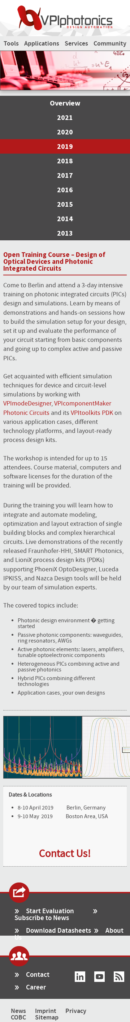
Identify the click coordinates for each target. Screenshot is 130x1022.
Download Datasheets (58, 930)
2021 (65, 117)
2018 (65, 160)
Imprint (45, 1011)
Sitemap (46, 1017)
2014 (65, 218)
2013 (65, 232)
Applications (41, 43)
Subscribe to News (41, 918)
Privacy (75, 1011)
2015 (65, 204)
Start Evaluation (50, 911)
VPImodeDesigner (27, 403)
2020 (65, 131)
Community (110, 43)
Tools (11, 43)
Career (36, 987)
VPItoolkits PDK (92, 413)
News (18, 1011)
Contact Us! (65, 853)
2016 (65, 189)
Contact (37, 974)
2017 (65, 175)
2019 (65, 146)
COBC (18, 1017)
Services (76, 43)
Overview (65, 102)
